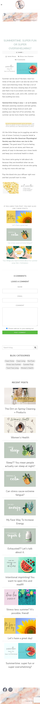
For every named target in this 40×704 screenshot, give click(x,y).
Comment (20, 305)
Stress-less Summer (27, 56)
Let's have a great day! (20, 225)
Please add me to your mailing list (21, 329)
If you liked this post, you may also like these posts (20, 207)
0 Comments (20, 60)
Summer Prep (28, 364)
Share (20, 52)
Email (20, 296)
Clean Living (20, 361)
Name (20, 287)
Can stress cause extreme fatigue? (20, 243)
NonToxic (31, 361)
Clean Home (9, 361)
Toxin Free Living (12, 368)
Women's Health (27, 368)
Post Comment (20, 332)
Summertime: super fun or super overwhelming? (20, 44)
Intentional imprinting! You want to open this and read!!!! (20, 581)
